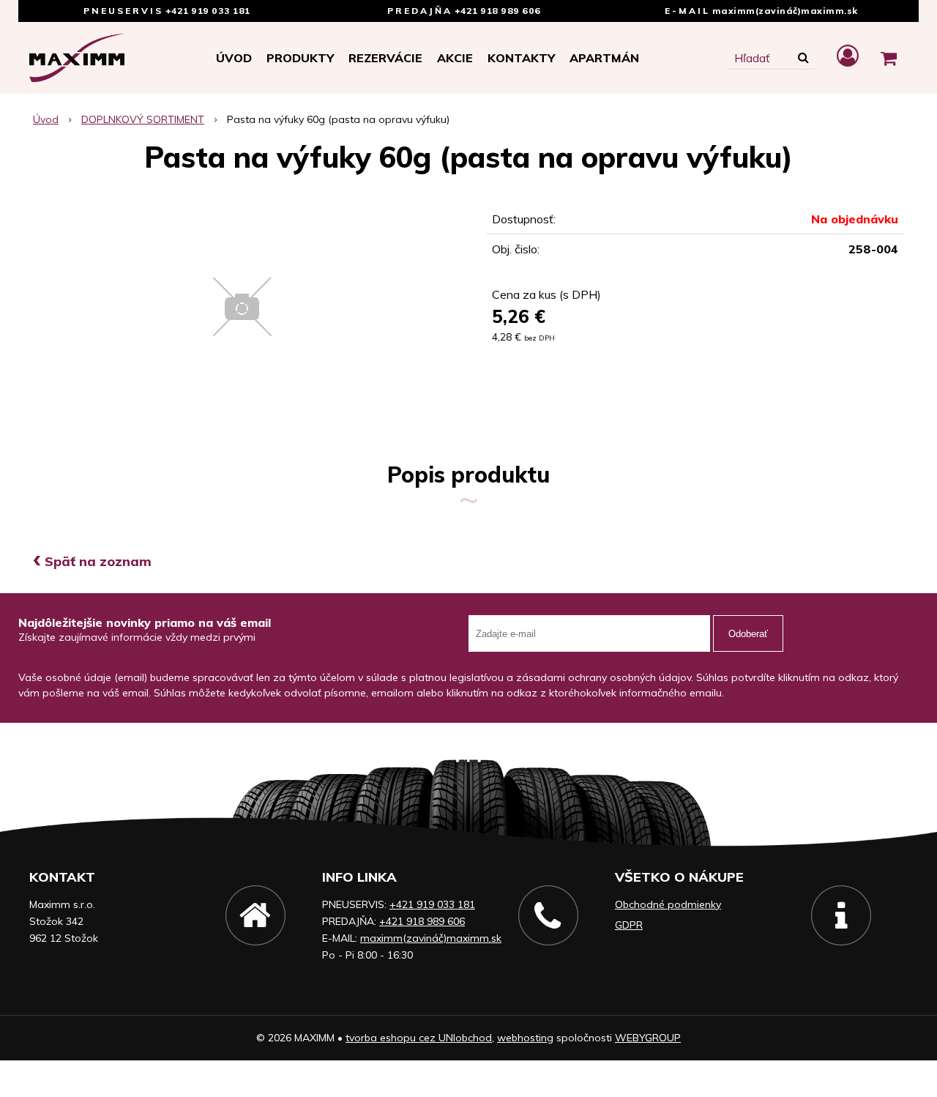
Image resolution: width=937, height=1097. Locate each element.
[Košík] (889, 58)
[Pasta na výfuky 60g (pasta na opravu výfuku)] (242, 307)
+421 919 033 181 (207, 10)
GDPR (629, 924)
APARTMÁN (604, 58)
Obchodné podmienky (668, 904)
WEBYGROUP (648, 1037)
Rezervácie (385, 58)
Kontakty (521, 58)
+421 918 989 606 (498, 10)
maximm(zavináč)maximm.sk (785, 10)
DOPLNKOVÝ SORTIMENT (142, 119)
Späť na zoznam (92, 561)
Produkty (300, 58)
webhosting (525, 1037)
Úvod (234, 58)
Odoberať (748, 633)
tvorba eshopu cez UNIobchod (419, 1037)
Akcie (455, 58)
